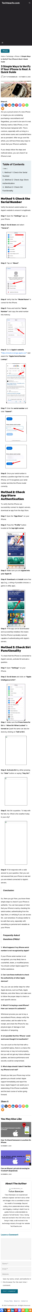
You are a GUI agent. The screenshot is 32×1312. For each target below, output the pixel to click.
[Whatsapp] (26, 105)
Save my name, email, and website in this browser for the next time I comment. (17, 1282)
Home (3, 56)
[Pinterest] (16, 105)
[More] (2, 108)
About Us (17, 1301)
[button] (29, 3)
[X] (6, 105)
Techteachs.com (11, 2)
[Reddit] (9, 105)
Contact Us (24, 1301)
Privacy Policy (8, 1301)
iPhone (5, 51)
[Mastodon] (20, 105)
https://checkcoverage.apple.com (14, 353)
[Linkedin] (13, 105)
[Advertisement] (16, 23)
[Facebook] (2, 105)
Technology (9, 56)
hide (5, 168)
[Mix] (23, 105)
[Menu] (2, 43)
